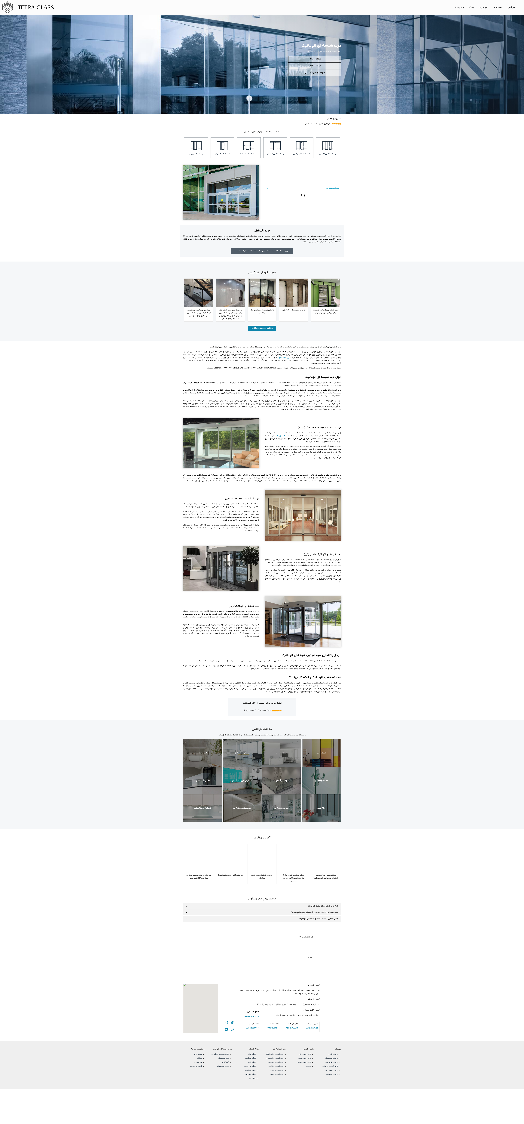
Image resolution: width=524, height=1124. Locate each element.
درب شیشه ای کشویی (328, 154)
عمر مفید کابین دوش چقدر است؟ (262, 875)
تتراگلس (338, 51)
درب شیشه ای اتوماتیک (248, 154)
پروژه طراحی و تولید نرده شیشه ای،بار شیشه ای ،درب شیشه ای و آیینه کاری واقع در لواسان (230, 313)
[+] (252, 955)
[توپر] (214, 955)
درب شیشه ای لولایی (301, 154)
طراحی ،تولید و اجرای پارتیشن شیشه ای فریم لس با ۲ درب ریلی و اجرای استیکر (198, 313)
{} (248, 955)
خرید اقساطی (332, 187)
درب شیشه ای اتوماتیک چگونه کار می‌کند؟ (320, 199)
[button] (268, 181)
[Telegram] (226, 1036)
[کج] (218, 955)
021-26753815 (292, 1035)
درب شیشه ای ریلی (196, 154)
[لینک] (245, 955)
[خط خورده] (225, 955)
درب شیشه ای (329, 51)
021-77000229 (252, 1024)
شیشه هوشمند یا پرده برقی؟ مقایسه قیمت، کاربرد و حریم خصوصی (325, 878)
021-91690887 (252, 1035)
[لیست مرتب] (229, 955)
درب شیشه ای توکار (222, 154)
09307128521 (273, 1035)
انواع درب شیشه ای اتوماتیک (325, 191)
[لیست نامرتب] (233, 955)
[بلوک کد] (241, 955)
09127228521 (312, 1035)
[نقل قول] (237, 955)
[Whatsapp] (232, 1036)
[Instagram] (226, 1030)
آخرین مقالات (332, 203)
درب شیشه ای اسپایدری (275, 154)
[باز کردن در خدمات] (495, 7)
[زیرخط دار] (222, 955)
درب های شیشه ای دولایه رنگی (325, 310)
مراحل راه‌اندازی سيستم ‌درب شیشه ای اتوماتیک (318, 195)
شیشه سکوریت (283, 436)
